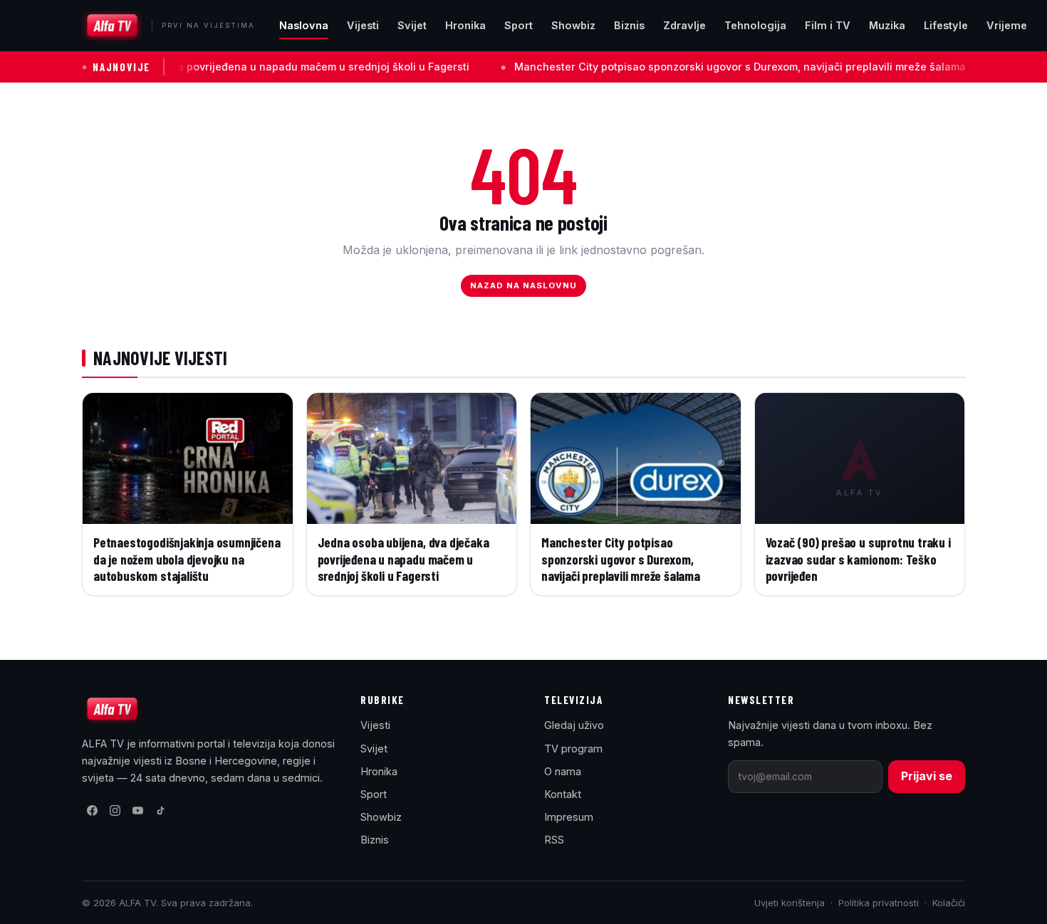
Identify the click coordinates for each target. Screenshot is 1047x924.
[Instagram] (115, 811)
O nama (562, 771)
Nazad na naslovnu (524, 285)
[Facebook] (92, 811)
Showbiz (573, 25)
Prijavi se (926, 776)
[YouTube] (137, 811)
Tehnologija (755, 25)
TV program (573, 748)
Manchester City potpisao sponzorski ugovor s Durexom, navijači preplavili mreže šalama (701, 67)
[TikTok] (160, 811)
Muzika (887, 25)
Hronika (465, 25)
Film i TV (827, 25)
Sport (518, 25)
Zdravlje (684, 25)
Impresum (568, 817)
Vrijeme (1006, 25)
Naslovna (303, 25)
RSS (554, 840)
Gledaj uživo (574, 725)
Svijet (412, 25)
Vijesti (363, 25)
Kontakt (562, 794)
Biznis (629, 25)
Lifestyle (946, 25)
